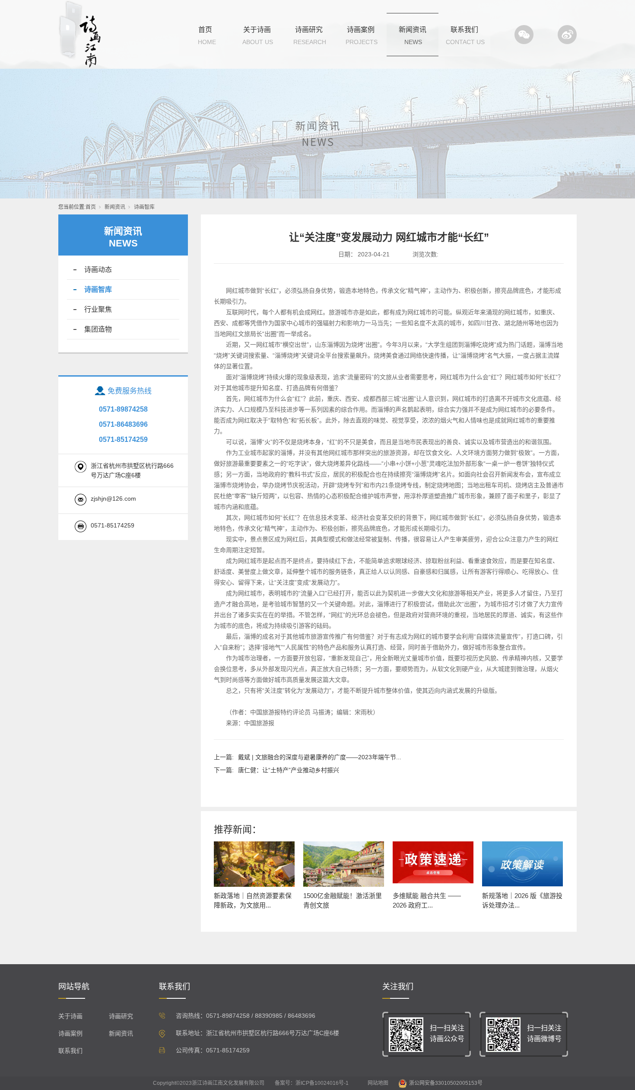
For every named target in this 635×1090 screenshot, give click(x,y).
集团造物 (98, 329)
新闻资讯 (412, 29)
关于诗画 (257, 29)
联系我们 (464, 29)
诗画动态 (98, 269)
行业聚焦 (98, 309)
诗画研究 (309, 29)
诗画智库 (144, 207)
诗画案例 (361, 29)
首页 (205, 29)
